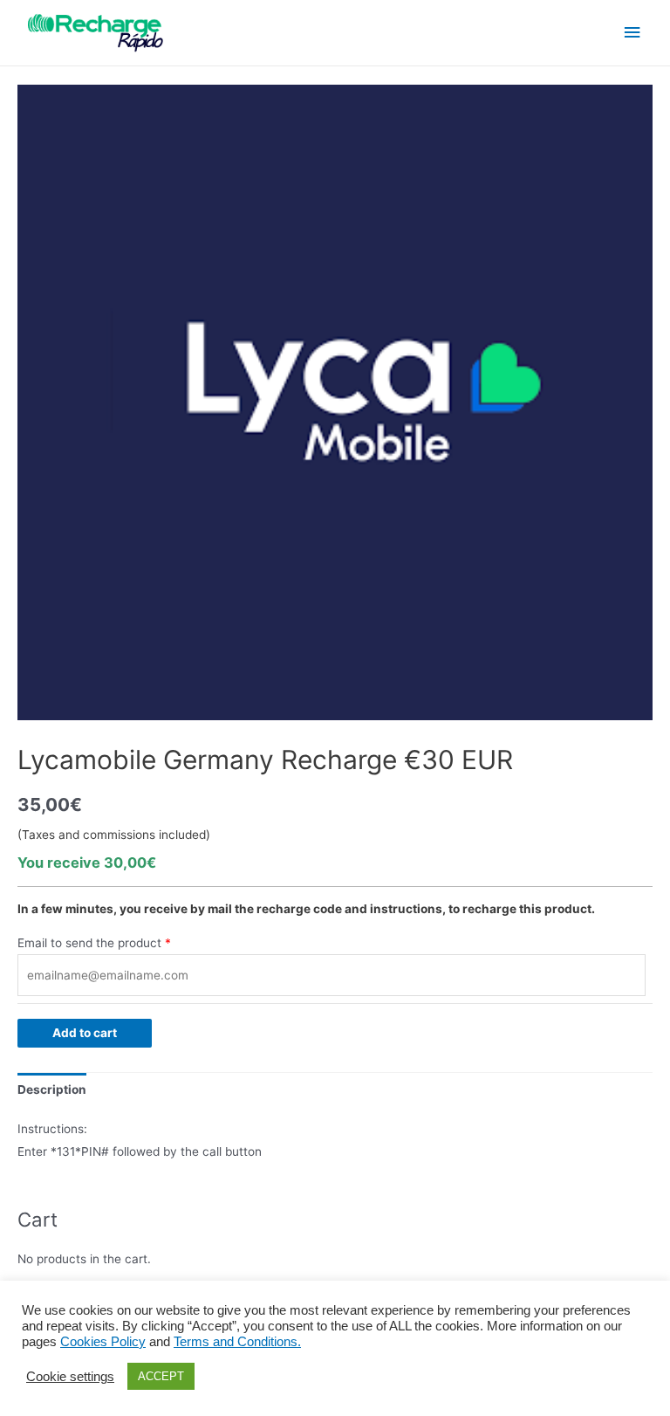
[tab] (51, 1090)
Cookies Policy (103, 1342)
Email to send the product (89, 943)
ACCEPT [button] (161, 1376)
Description (51, 1089)
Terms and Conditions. (237, 1342)
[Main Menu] (632, 32)
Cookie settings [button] (70, 1377)
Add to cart (84, 1033)
